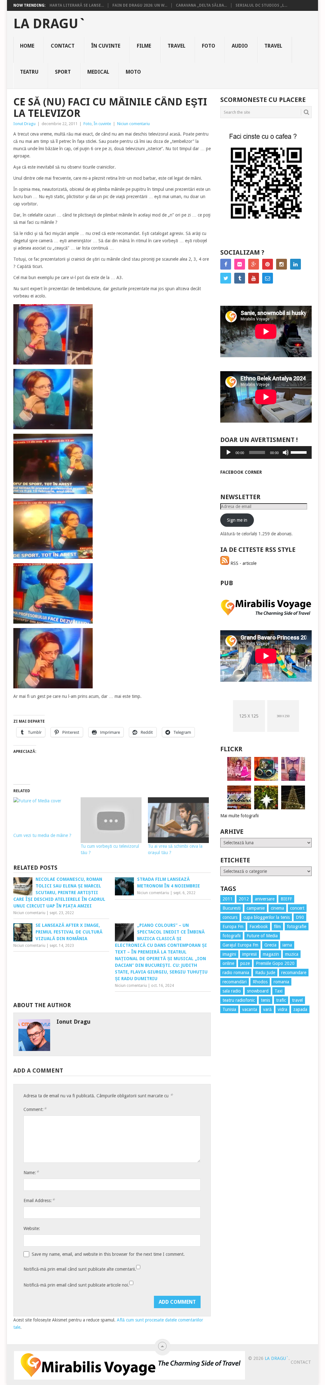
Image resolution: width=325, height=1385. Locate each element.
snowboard (258, 991)
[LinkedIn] (295, 264)
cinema (277, 908)
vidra (282, 1009)
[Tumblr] (239, 278)
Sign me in (237, 520)
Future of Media (262, 935)
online (228, 963)
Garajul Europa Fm (240, 944)
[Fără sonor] (285, 452)
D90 (300, 917)
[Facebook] (225, 264)
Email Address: (39, 1200)
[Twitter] (225, 278)
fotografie (296, 926)
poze (245, 963)
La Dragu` (49, 23)
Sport (63, 72)
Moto (133, 72)
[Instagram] (281, 264)
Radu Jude (265, 972)
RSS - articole (242, 563)
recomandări (234, 981)
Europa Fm (232, 926)
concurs (229, 917)
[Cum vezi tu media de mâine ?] (43, 814)
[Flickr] (239, 264)
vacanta (249, 1009)
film (277, 926)
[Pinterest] (267, 264)
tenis (265, 1000)
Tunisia (229, 1009)
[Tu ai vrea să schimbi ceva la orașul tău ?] (178, 820)
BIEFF (286, 898)
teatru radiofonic (238, 1000)
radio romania (235, 972)
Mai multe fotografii (239, 815)
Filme (144, 46)
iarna (287, 944)
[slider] (299, 452)
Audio (240, 46)
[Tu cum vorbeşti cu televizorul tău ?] (111, 820)
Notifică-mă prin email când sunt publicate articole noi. (76, 1285)
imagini (229, 954)
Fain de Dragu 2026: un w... (139, 5)
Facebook (258, 926)
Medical (98, 72)
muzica (291, 954)
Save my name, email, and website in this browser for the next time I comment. (108, 1254)
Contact (63, 46)
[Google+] (253, 264)
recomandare (293, 972)
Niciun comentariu (133, 123)
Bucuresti (231, 908)
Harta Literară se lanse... (77, 5)
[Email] (267, 278)
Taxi (278, 991)
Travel (176, 46)
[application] (266, 452)
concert (297, 908)
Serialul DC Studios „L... (261, 5)
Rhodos (260, 981)
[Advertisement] (245, 1133)
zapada (300, 1009)
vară (267, 1009)
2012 (244, 898)
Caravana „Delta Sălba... (201, 5)
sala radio (231, 991)
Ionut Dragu (24, 123)
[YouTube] (253, 278)
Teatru (29, 72)
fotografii (231, 935)
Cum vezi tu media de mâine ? (42, 835)
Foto (208, 46)
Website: (31, 1228)
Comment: (34, 1109)
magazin (271, 954)
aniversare (265, 898)
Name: (31, 1172)
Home (27, 46)
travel (297, 1000)
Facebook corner (241, 472)
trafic (281, 1000)
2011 (227, 898)
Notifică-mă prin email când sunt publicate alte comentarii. (79, 1269)
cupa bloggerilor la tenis (266, 917)
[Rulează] (228, 452)
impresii (249, 954)
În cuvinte (105, 46)
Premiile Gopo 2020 (275, 963)
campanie (256, 908)
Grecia (270, 944)
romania (281, 981)
